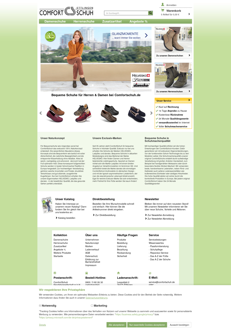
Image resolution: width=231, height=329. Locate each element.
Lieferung (121, 246)
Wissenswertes (156, 243)
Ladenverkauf (92, 249)
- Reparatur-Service (158, 252)
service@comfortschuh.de (162, 282)
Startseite (58, 256)
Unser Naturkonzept (53, 138)
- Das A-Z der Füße (158, 256)
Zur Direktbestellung (105, 215)
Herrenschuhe (61, 243)
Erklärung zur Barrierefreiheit (92, 260)
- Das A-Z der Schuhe (159, 259)
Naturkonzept (92, 243)
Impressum (90, 265)
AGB (87, 252)
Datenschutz (91, 256)
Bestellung (122, 243)
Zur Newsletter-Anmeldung (160, 215)
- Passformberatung (159, 246)
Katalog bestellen (66, 217)
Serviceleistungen (157, 239)
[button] (47, 59)
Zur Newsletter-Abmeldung (160, 218)
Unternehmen (92, 239)
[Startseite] (70, 9)
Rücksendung (124, 252)
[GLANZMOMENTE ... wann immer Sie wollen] (96, 58)
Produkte (121, 239)
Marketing (100, 305)
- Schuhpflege (156, 249)
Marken (89, 246)
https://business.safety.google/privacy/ (134, 314)
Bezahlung (122, 249)
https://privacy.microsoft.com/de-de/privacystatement (66, 317)
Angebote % (60, 249)
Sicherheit (122, 256)
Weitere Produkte (62, 252)
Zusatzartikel (60, 246)
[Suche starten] (150, 13)
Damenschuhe (61, 239)
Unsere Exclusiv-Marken (107, 138)
